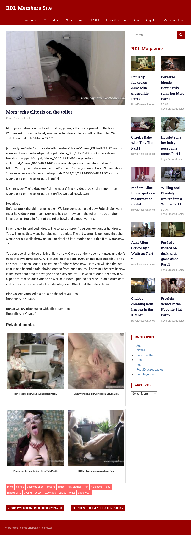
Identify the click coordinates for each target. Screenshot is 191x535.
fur (86, 486)
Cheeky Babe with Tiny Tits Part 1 (142, 142)
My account (171, 20)
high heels (96, 486)
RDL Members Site (29, 7)
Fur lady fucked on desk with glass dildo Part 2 (140, 88)
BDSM (94, 20)
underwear (84, 492)
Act (81, 20)
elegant (50, 486)
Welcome (31, 20)
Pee (136, 20)
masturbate (14, 492)
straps (62, 492)
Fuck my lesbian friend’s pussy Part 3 (36, 508)
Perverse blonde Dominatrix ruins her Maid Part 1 (172, 88)
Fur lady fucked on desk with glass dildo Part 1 (169, 253)
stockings (50, 492)
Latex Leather (145, 355)
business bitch (35, 486)
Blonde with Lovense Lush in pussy (97, 508)
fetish (61, 486)
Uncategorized (145, 374)
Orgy (69, 20)
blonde (20, 486)
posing (28, 492)
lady (107, 486)
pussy (38, 492)
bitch (10, 486)
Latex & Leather (116, 20)
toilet (72, 492)
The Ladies (51, 20)
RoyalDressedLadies (19, 118)
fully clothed (75, 486)
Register (151, 20)
